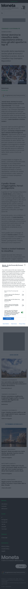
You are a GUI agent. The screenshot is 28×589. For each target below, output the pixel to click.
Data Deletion (6, 323)
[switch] (22, 295)
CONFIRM (8, 318)
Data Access (14, 323)
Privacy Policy (22, 323)
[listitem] (14, 291)
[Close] (25, 265)
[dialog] (14, 295)
